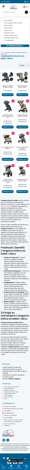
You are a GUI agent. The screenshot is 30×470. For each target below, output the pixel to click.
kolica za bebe (5, 206)
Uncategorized (9, 40)
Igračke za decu (9, 33)
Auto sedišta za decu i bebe (13, 23)
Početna (3, 52)
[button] (15, 460)
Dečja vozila (8, 30)
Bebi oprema (8, 28)
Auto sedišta (8, 20)
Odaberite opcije (8, 94)
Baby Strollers (8, 25)
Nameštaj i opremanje (11, 38)
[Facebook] (25, 1)
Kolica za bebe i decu (11, 35)
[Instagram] (27, 1)
